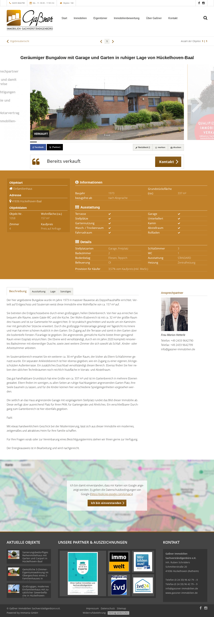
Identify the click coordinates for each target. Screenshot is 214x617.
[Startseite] (30, 20)
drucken (177, 147)
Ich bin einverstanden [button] (106, 503)
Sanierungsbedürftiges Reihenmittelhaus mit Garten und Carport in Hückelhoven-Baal (35, 557)
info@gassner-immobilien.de (178, 349)
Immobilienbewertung (126, 18)
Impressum (92, 608)
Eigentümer (100, 18)
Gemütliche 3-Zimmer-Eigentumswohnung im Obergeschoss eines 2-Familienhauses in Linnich (35, 575)
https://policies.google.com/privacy (111, 494)
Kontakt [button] (166, 161)
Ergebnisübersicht (19, 41)
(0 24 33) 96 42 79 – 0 (186, 579)
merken (161, 147)
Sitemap (121, 608)
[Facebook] (199, 3)
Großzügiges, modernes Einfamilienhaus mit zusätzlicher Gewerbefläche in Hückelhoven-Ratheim (35, 592)
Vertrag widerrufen (118, 612)
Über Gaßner (154, 18)
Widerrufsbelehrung (94, 612)
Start (64, 18)
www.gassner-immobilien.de (182, 592)
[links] (101, 41)
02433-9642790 (18, 3)
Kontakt (172, 18)
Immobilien (80, 18)
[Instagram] (203, 3)
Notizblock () (144, 147)
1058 (12, 218)
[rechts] (113, 41)
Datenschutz (108, 608)
